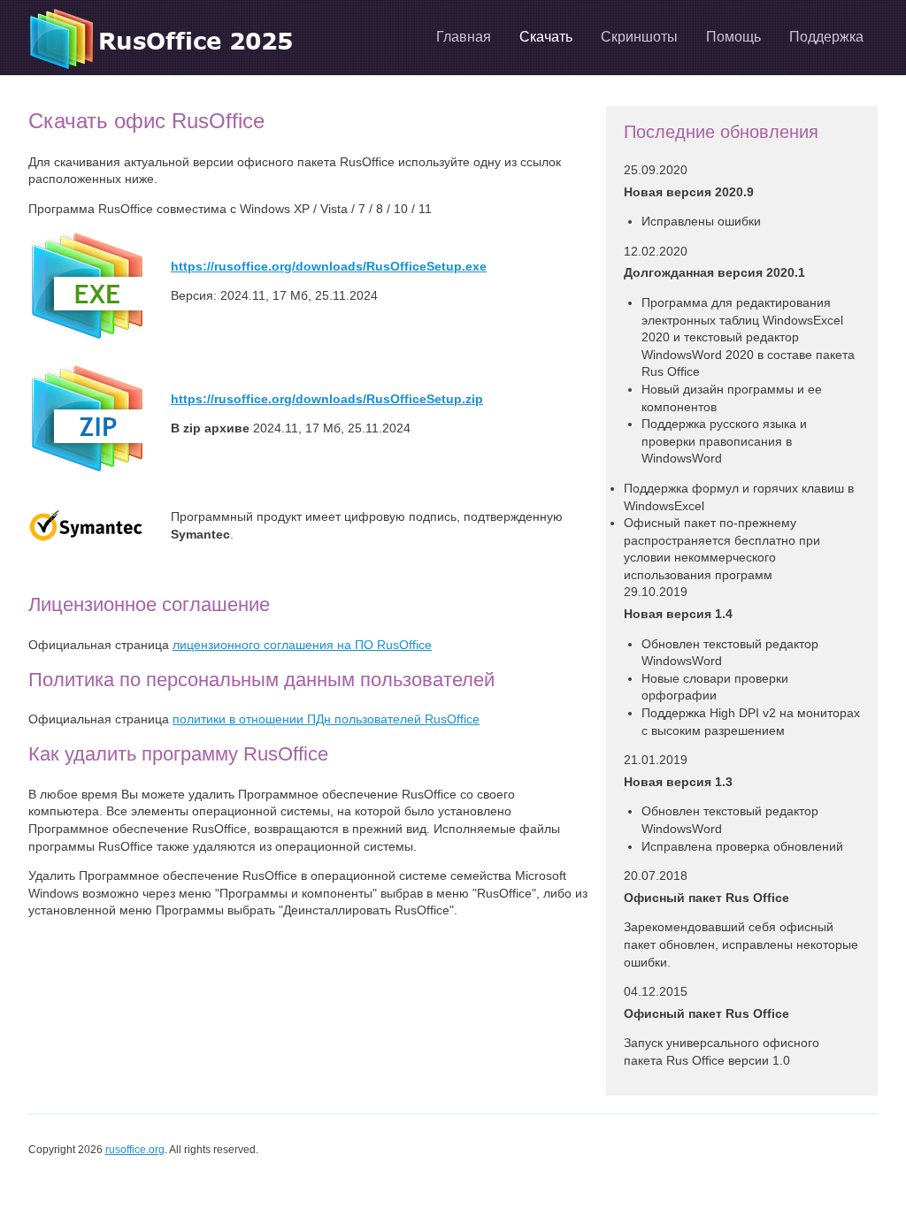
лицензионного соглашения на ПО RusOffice (302, 645)
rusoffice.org (135, 1149)
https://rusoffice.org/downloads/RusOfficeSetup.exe (329, 266)
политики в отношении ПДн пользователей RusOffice (326, 719)
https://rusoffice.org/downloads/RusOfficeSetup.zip (327, 399)
